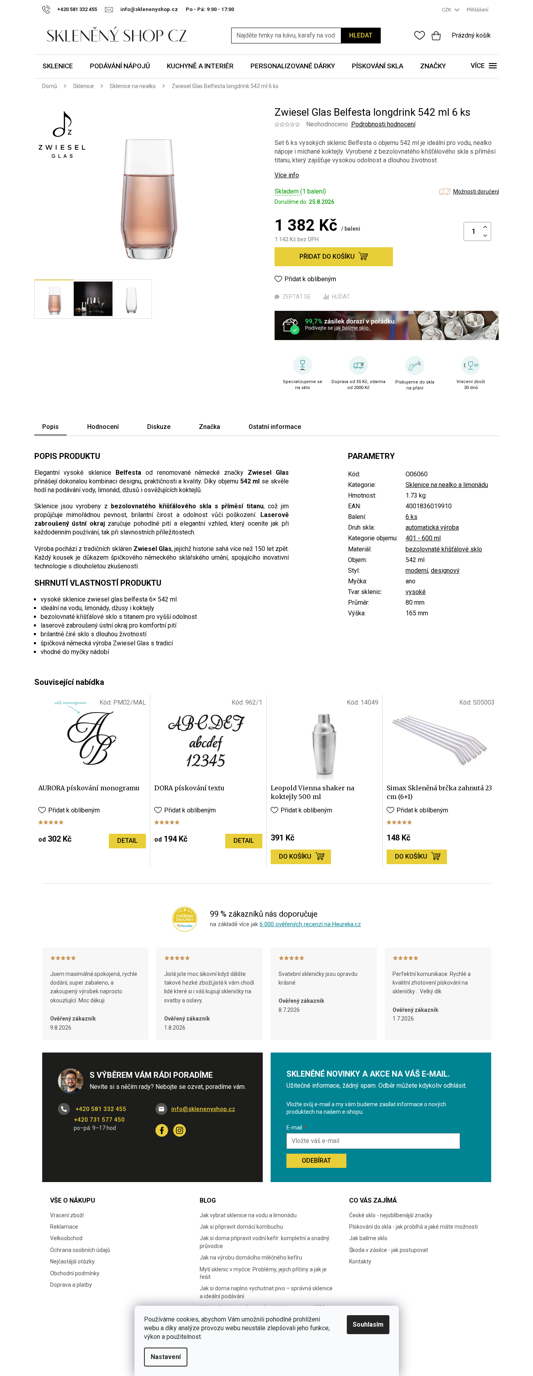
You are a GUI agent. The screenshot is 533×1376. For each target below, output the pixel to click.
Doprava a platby (71, 1285)
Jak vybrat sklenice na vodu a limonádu (248, 1215)
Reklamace (64, 1227)
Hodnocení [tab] (103, 426)
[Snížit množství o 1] (485, 236)
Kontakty (360, 1261)
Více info (287, 175)
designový (445, 570)
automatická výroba (432, 527)
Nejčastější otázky (72, 1261)
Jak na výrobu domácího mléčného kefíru (251, 1257)
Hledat (360, 35)
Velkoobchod (66, 1238)
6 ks (411, 517)
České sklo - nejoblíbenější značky (390, 1215)
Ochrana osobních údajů (80, 1250)
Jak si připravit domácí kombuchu (241, 1227)
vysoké (416, 592)
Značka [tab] (209, 426)
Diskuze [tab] (158, 426)
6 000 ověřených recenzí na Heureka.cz (310, 924)
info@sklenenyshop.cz (203, 1109)
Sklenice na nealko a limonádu (447, 485)
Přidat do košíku (327, 256)
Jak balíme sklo (368, 1238)
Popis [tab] (50, 426)
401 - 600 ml (423, 538)
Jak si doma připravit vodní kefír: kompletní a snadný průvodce (264, 1242)
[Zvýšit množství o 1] (485, 227)
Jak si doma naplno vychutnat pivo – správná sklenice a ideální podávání (266, 1292)
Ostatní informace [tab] (275, 426)
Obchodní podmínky (74, 1273)
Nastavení (166, 1357)
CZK (447, 10)
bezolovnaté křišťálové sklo (444, 549)
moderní (417, 570)
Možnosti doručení (476, 191)
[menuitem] (57, 66)
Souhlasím (368, 1324)
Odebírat (316, 1160)
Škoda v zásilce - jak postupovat (388, 1250)
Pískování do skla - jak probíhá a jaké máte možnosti (413, 1227)
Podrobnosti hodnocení (383, 124)
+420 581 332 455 (100, 1109)
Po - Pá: (210, 9)
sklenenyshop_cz (179, 1130)
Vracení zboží (67, 1215)
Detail (127, 840)
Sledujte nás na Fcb (161, 1130)
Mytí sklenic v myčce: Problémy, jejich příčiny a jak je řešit (263, 1273)
